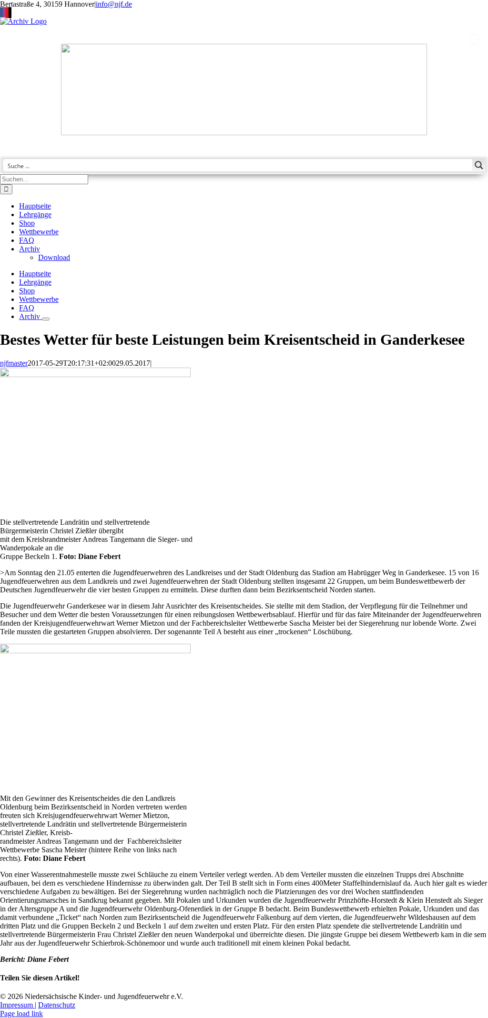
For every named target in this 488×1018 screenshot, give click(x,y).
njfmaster (14, 363)
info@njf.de (114, 4)
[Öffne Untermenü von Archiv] (46, 319)
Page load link (21, 1013)
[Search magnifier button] (479, 165)
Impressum (17, 1005)
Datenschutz (56, 1005)
